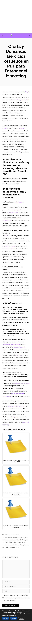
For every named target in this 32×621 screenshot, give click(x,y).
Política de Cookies (17, 612)
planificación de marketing (21, 383)
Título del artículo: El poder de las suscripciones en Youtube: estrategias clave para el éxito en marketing (16, 545)
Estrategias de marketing (12, 535)
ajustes (14, 615)
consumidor (18, 355)
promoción (20, 393)
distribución (6, 396)
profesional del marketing (16, 406)
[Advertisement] (16, 17)
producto (5, 246)
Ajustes (21, 618)
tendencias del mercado (10, 249)
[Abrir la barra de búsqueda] (2, 35)
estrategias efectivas (22, 100)
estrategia (18, 202)
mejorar (21, 128)
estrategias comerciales (17, 417)
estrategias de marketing (11, 344)
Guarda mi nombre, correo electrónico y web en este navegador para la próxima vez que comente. (17, 597)
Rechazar (14, 618)
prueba (4, 128)
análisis (6, 236)
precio (13, 393)
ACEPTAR (5, 618)
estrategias (16, 210)
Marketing (24, 92)
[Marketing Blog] (17, 35)
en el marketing (13, 212)
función (13, 246)
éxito (19, 152)
